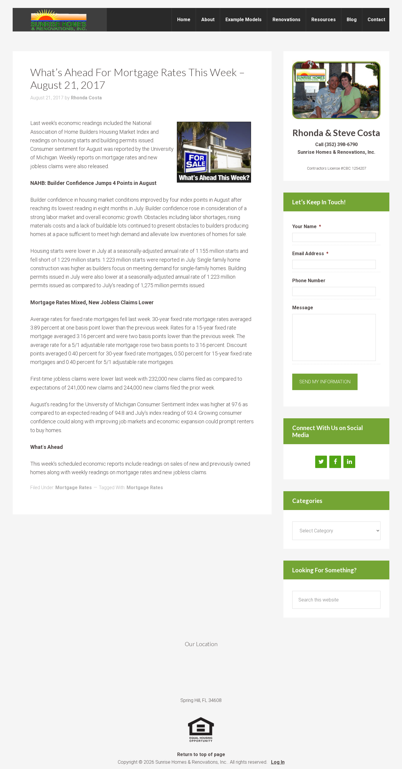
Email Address (310, 253)
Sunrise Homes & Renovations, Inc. (60, 19)
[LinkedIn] (349, 462)
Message (302, 307)
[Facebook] (335, 462)
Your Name (306, 226)
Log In (278, 762)
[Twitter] (321, 462)
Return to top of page (201, 754)
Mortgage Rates (73, 487)
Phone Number (308, 280)
